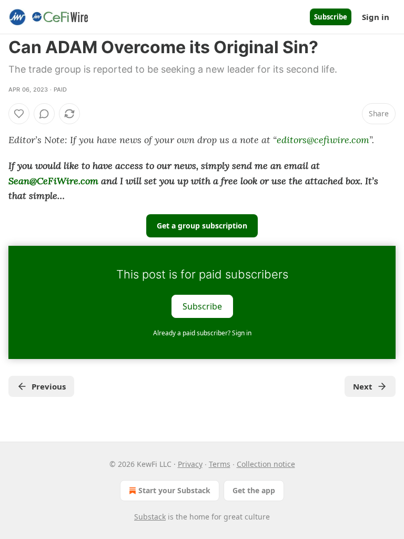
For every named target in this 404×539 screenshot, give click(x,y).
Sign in (375, 17)
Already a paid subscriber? (202, 332)
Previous (49, 386)
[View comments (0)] (44, 113)
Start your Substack (174, 490)
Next (362, 386)
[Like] (18, 113)
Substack (150, 517)
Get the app (254, 490)
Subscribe (330, 17)
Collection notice (266, 464)
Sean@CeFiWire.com (53, 181)
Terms (219, 464)
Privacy (190, 464)
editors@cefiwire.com (323, 140)
